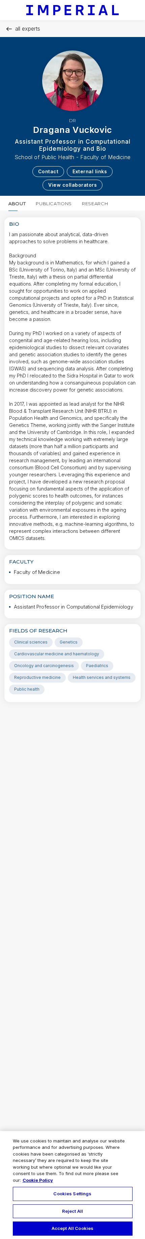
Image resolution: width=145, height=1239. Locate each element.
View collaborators (72, 185)
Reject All (72, 1211)
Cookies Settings (72, 1193)
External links (89, 171)
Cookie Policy (38, 1180)
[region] (72, 1185)
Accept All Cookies (72, 1228)
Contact (48, 171)
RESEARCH (95, 203)
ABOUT (17, 203)
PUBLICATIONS (54, 203)
